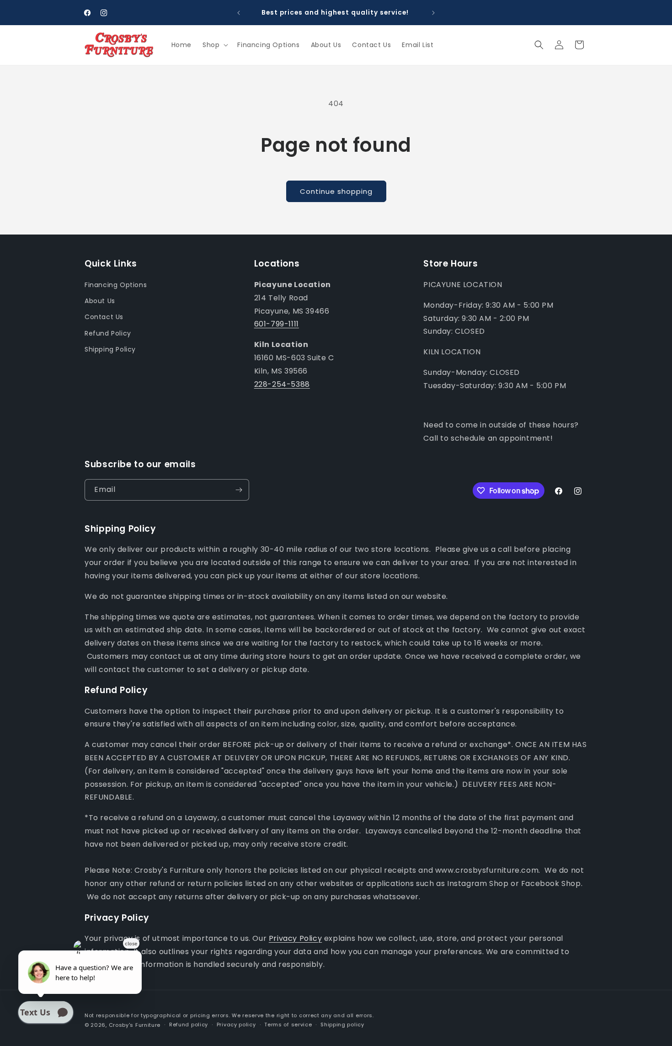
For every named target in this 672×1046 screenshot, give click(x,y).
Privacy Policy (295, 938)
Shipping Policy (110, 349)
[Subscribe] (239, 490)
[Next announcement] (433, 12)
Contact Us (104, 316)
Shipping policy (342, 1024)
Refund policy (188, 1024)
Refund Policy (108, 333)
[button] (214, 44)
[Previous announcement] (239, 12)
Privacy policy (236, 1024)
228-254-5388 (282, 384)
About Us (100, 300)
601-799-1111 (276, 324)
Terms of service (288, 1024)
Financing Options (116, 284)
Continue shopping (336, 191)
